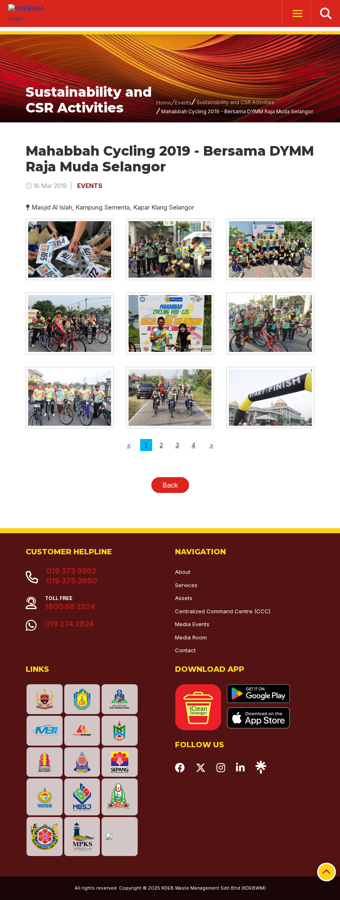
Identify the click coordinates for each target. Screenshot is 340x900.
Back (170, 485)
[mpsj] (82, 796)
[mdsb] (45, 796)
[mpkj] (120, 731)
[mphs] (120, 796)
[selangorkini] (82, 731)
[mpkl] (45, 762)
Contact (185, 650)
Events (183, 103)
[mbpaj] (82, 699)
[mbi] (45, 731)
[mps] (120, 699)
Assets (183, 598)
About (182, 571)
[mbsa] (45, 836)
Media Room (191, 637)
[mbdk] (45, 699)
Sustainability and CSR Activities (235, 102)
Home (163, 103)
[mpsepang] (120, 762)
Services (186, 585)
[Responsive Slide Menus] (29, 13)
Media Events (192, 624)
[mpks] (82, 836)
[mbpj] (82, 762)
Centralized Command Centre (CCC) (222, 611)
